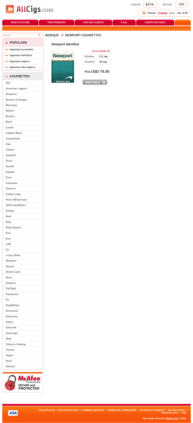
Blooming (11, 105)
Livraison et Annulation (152, 410)
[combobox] (182, 4)
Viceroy (10, 349)
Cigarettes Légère (19, 61)
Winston (10, 366)
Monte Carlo (13, 271)
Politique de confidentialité (122, 410)
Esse (8, 177)
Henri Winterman (16, 199)
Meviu (10, 266)
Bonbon (10, 116)
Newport (11, 283)
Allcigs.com (171, 418)
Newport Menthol (65, 44)
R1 (7, 299)
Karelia (10, 210)
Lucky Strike (13, 255)
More (9, 277)
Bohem (10, 110)
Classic (10, 149)
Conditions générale (93, 410)
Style (8, 338)
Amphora (11, 94)
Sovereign (12, 333)
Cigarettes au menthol (21, 49)
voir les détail (99, 51)
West (9, 360)
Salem (9, 322)
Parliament (12, 294)
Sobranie (11, 327)
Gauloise (12, 183)
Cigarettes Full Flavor (20, 55)
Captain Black (14, 133)
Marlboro (11, 260)
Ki (8, 233)
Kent (8, 216)
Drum (9, 160)
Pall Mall (11, 288)
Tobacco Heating (16, 344)
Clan (8, 144)
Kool (8, 238)
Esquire (10, 171)
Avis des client (176, 410)
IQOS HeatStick (16, 205)
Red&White (12, 305)
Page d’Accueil (47, 410)
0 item (162, 13)
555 (8, 82)
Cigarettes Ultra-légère (22, 67)
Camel (9, 127)
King (8, 222)
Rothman (12, 316)
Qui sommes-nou (68, 410)
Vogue (9, 355)
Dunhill (10, 166)
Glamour (11, 188)
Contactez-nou (169, 412)
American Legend (16, 88)
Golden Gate (13, 194)
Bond (9, 121)
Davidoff (10, 155)
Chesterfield (13, 138)
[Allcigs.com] (29, 12)
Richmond (12, 310)
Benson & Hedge (16, 99)
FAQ (184, 412)
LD (7, 249)
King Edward (13, 227)
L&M (8, 244)
